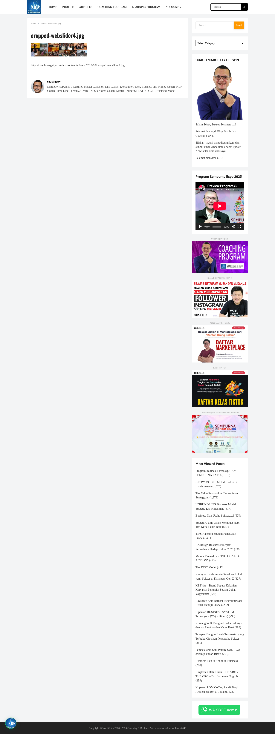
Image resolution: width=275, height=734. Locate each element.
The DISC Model (205, 567)
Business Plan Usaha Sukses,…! (214, 515)
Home (33, 23)
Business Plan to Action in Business (216, 660)
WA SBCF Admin (223, 709)
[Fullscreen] (239, 226)
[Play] (200, 226)
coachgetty (54, 81)
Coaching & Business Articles (142, 728)
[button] (10, 723)
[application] (219, 206)
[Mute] (233, 226)
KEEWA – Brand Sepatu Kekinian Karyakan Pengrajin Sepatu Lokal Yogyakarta (216, 589)
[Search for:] (219, 25)
